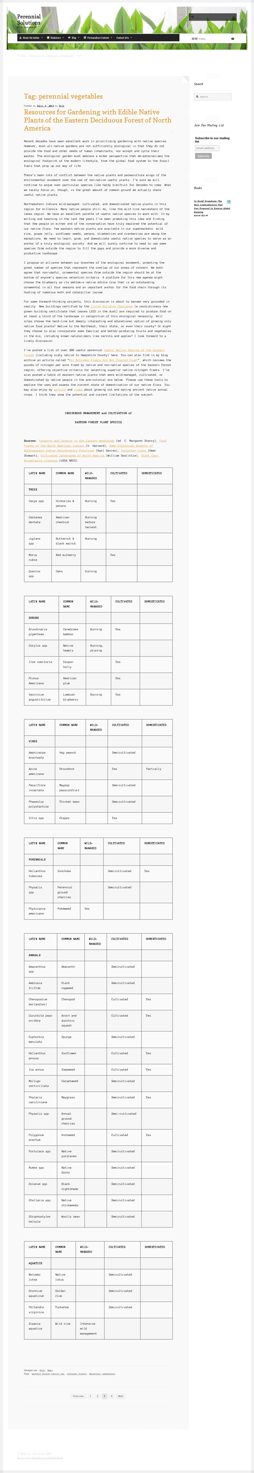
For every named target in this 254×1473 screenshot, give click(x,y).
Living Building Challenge (112, 306)
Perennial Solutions (29, 19)
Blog (74, 37)
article (60, 389)
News (50, 1370)
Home (23, 55)
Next (120, 1396)
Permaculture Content (98, 37)
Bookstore (56, 37)
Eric (61, 106)
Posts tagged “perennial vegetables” (51, 55)
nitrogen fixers (76, 1374)
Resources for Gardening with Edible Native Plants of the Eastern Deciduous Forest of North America (98, 120)
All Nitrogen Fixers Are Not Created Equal (103, 360)
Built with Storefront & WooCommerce (40, 1457)
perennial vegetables (102, 1374)
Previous (78, 1396)
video (79, 389)
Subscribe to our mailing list (212, 140)
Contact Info (122, 37)
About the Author (31, 37)
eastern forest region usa (48, 1374)
